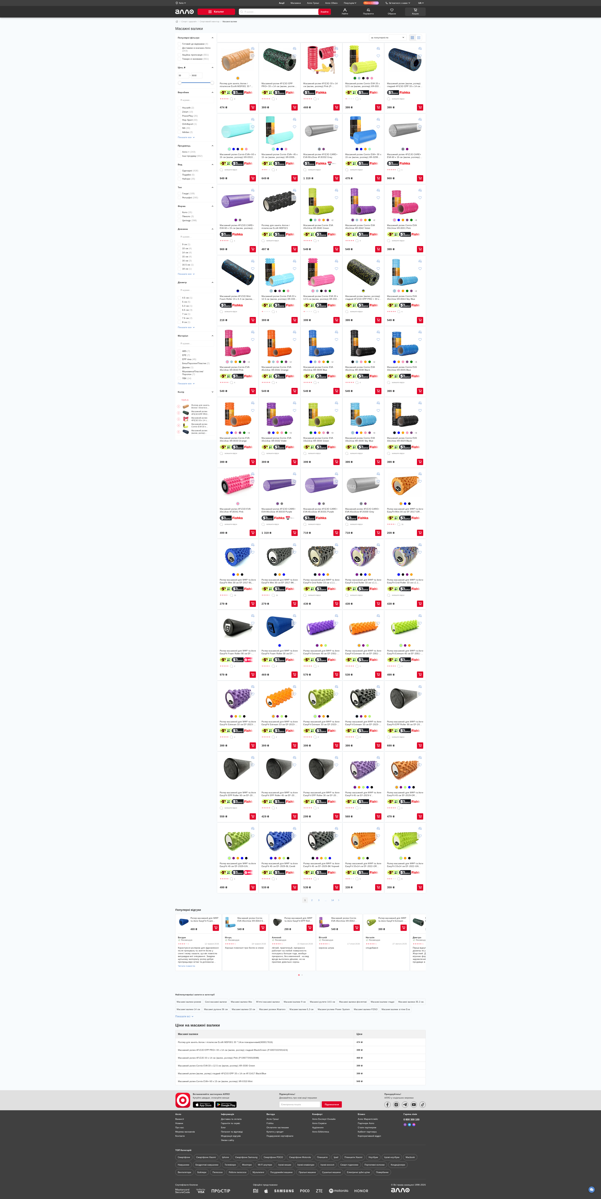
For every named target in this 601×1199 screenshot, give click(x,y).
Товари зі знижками (195, 59)
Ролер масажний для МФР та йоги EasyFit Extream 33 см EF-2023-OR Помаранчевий (280, 723)
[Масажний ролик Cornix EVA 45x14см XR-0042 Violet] (363, 201)
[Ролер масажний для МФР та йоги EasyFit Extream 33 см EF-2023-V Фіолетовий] (237, 697)
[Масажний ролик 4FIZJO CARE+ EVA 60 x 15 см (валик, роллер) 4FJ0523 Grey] (405, 130)
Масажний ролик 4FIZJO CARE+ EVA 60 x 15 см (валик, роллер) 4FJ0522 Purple (237, 226)
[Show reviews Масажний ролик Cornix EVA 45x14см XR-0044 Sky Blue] (230, 922)
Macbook (410, 1157)
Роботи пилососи (237, 1172)
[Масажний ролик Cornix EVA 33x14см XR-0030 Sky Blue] (363, 414)
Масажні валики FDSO (366, 1009)
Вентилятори (184, 1172)
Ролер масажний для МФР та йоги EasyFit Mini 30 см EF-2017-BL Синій (238, 581)
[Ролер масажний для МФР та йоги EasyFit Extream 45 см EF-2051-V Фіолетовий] (321, 626)
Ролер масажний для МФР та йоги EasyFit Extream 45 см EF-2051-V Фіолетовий (321, 652)
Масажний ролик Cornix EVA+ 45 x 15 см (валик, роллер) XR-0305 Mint (280, 156)
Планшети (322, 1157)
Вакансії (179, 1119)
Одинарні (190, 170)
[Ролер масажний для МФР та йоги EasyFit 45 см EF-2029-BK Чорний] (321, 839)
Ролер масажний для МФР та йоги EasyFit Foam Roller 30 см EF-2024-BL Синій (280, 652)
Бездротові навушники (206, 1164)
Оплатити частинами (278, 1127)
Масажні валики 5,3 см (301, 1009)
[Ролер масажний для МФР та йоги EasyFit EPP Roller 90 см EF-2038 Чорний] (405, 697)
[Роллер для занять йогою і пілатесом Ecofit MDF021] (279, 201)
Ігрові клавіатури (305, 1164)
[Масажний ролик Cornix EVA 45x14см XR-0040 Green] (321, 201)
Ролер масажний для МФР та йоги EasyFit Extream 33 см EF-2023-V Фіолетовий (238, 723)
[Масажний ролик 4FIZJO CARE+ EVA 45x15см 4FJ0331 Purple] (321, 485)
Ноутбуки (373, 1157)
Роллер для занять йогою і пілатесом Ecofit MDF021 (276, 226)
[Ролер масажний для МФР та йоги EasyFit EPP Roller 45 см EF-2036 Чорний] (279, 768)
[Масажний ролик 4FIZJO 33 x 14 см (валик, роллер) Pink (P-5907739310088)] (321, 59)
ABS (186, 351)
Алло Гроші (273, 1119)
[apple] (266, 1191)
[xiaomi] (255, 1191)
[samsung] (284, 1191)
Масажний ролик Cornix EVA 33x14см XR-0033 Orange (234, 439)
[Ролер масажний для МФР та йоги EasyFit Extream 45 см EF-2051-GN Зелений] (405, 626)
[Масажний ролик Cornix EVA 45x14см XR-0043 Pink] (237, 343)
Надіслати (241, 11)
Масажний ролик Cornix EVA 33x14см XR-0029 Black (402, 439)
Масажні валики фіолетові (353, 1002)
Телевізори (230, 1164)
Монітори (247, 1164)
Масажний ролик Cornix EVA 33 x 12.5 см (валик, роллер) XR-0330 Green (199, 425)
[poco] (305, 1191)
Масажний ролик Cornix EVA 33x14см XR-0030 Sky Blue (360, 439)
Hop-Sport (190, 120)
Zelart (187, 112)
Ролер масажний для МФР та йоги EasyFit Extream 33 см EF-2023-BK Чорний (363, 723)
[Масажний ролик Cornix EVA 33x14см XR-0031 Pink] (405, 201)
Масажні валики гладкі (382, 1002)
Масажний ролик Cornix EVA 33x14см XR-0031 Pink (402, 226)
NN (186, 128)
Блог (223, 1127)
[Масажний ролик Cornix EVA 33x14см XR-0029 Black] (405, 414)
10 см (187, 248)
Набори (188, 179)
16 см (187, 260)
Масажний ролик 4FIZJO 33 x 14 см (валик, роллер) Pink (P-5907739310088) (199, 419)
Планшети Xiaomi (353, 1157)
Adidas (187, 132)
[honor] (361, 1191)
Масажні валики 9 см (295, 1002)
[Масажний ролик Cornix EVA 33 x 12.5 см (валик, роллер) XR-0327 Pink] (321, 272)
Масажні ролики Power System (334, 1009)
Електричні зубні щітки (358, 1172)
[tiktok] (422, 1104)
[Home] (176, 21)
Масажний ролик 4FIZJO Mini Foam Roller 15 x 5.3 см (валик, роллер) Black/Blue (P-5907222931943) (236, 297)
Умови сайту (227, 1140)
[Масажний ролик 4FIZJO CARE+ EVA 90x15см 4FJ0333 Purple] (279, 485)
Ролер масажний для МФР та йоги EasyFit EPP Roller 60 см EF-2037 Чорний (238, 794)
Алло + (188, 152)
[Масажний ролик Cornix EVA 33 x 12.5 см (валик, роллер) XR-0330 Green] (363, 59)
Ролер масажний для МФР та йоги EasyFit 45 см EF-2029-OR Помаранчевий (405, 794)
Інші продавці (192, 156)
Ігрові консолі (327, 1164)
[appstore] (203, 1104)
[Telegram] (409, 1124)
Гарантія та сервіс (230, 1123)
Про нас (179, 1127)
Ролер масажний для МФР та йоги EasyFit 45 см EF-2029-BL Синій (280, 864)
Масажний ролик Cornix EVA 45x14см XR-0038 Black (360, 368)
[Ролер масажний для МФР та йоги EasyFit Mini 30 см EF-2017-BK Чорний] (279, 556)
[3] (231, 98)
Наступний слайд (421, 942)
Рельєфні (190, 197)
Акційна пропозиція (195, 55)
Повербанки (382, 1172)
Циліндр (189, 220)
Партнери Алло (366, 1123)
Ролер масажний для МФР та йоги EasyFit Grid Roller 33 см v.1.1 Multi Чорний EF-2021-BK (321, 581)
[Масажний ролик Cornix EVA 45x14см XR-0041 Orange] (279, 343)
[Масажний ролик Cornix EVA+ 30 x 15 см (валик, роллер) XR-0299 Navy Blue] (363, 130)
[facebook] (387, 1104)
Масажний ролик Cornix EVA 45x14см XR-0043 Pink (234, 368)
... (326, 900)
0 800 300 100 (411, 1119)
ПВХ (186, 378)
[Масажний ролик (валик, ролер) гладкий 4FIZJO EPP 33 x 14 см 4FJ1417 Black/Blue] (405, 59)
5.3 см (187, 306)
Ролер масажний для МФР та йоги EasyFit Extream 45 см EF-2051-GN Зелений (405, 652)
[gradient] (237, 291)
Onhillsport (189, 124)
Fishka (270, 1123)
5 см (186, 302)
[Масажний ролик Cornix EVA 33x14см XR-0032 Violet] (279, 414)
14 (332, 900)
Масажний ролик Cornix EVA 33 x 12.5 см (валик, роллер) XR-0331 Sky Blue (279, 297)
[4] (315, 240)
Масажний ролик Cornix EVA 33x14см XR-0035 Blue (402, 368)
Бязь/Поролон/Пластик (196, 363)
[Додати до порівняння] (253, 48)
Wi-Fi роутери (265, 1164)
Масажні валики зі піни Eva (396, 1009)
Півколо (188, 216)
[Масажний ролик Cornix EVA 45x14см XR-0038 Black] (363, 343)
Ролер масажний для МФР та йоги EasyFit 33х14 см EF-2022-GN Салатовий (405, 865)
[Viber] (405, 1124)
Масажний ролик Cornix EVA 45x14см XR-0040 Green (318, 226)
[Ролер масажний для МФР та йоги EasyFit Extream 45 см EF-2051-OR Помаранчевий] (363, 626)
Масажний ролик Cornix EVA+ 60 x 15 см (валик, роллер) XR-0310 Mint (238, 156)
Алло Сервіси (319, 1123)
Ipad (336, 1157)
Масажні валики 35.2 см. (411, 1002)
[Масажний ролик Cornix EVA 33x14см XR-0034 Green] (321, 414)
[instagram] (396, 1104)
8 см (186, 322)
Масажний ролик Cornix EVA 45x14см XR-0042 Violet (360, 226)
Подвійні (188, 174)
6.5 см (187, 310)
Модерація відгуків (231, 1136)
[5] (315, 808)
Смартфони (184, 1157)
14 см (187, 252)
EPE (186, 355)
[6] (357, 878)
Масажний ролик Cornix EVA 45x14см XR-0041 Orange (276, 368)
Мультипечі (258, 1172)
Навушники (183, 1164)
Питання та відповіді (232, 1131)
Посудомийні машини (281, 1172)
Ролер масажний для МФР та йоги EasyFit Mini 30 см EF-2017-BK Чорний (280, 581)
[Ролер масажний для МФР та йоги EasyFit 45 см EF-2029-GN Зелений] (237, 839)
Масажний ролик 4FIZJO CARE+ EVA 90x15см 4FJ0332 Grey (320, 155)
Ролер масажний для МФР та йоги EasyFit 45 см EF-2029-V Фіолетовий (363, 794)
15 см (187, 256)
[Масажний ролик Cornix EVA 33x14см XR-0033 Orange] (237, 414)
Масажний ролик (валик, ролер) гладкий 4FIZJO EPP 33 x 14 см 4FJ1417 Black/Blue (200, 432)
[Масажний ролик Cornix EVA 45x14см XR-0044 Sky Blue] (405, 272)
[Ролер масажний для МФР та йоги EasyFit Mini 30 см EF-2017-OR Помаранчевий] (405, 485)
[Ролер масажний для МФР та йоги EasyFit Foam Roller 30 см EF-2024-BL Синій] (279, 626)
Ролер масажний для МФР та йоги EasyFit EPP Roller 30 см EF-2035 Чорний (321, 794)
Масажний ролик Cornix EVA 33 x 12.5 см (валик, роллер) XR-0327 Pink (320, 297)
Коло (187, 212)
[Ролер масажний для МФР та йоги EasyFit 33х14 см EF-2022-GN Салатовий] (405, 839)
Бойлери (201, 1172)
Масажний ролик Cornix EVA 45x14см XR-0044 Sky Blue (402, 297)
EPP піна (189, 359)
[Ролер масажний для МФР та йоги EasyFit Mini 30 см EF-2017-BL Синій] (237, 556)
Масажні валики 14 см (188, 1009)
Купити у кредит (275, 1131)
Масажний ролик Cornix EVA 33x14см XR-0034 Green (318, 439)
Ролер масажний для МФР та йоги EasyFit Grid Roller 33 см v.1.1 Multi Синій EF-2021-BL (405, 581)
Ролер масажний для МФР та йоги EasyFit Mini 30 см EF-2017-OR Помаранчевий (405, 510)
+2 (332, 220)
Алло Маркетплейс (368, 1119)
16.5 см (188, 264)
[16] (398, 524)
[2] (273, 169)
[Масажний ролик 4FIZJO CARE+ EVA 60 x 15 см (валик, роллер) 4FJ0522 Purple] (237, 201)
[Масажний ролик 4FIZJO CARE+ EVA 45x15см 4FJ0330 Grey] (363, 485)
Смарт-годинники (349, 1164)
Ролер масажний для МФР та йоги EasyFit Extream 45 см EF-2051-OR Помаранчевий (363, 652)
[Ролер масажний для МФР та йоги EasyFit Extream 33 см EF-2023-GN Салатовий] (321, 697)
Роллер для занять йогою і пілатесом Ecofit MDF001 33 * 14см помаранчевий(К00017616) (200, 406)
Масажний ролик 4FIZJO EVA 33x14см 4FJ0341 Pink (235, 510)
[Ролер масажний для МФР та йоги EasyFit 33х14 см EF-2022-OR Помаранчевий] (363, 839)
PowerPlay (190, 116)
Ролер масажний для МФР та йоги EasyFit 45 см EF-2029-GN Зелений (238, 865)
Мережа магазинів (185, 1131)
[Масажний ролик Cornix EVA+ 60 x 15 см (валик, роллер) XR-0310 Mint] (237, 130)
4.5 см (187, 297)
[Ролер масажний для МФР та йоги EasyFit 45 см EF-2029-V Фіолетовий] (363, 768)
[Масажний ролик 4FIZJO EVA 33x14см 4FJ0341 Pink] (237, 485)
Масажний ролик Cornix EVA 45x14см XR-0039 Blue (318, 368)
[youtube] (414, 1104)
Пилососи (218, 1172)
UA (419, 3)
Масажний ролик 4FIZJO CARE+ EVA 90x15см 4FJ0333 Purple (278, 510)
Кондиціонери (398, 1164)
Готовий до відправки (195, 44)
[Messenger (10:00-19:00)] (413, 1124)
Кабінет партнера (367, 1131)
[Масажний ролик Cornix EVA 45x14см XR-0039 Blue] (321, 343)
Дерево (187, 367)
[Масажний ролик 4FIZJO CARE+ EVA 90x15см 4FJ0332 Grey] (321, 130)
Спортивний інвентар (210, 22)
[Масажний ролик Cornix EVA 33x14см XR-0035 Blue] (405, 343)
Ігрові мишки (284, 1164)
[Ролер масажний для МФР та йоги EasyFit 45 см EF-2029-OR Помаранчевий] (405, 768)
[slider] (180, 83)
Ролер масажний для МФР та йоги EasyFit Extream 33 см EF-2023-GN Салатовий (321, 723)
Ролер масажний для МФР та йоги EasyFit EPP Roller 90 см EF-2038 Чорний (405, 723)
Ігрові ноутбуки (391, 1157)
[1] (273, 98)
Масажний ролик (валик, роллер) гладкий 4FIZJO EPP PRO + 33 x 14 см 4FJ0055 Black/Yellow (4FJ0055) (362, 297)
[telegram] (405, 1104)
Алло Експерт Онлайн (324, 1119)
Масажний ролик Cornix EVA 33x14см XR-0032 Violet (276, 439)
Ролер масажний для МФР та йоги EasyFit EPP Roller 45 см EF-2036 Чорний (280, 794)
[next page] (339, 900)
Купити (253, 107)
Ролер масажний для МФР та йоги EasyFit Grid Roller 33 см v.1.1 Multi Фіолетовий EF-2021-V (363, 581)
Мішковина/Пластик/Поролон (192, 373)
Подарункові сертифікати (280, 1136)
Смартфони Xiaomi (206, 1157)
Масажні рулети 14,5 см (322, 1002)
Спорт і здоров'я (189, 22)
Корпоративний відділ (369, 1136)
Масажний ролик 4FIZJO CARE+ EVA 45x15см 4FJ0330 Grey (362, 510)
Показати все (185, 137)
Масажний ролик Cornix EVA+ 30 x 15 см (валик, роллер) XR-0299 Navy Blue (363, 156)
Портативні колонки (375, 1164)
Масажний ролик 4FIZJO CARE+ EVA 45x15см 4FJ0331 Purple (320, 510)
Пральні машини (307, 1172)
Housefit (188, 107)
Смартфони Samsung (246, 1157)
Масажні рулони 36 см (216, 1009)
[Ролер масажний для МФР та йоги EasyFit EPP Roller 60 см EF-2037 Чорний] (237, 768)
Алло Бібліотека (320, 1131)
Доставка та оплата (231, 1119)
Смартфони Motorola (300, 1157)
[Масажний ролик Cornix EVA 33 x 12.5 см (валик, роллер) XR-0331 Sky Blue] (279, 272)
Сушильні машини (331, 1172)
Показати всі (182, 1016)
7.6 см (187, 318)
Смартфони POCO (273, 1157)
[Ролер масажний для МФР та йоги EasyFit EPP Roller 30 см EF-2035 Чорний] (321, 768)
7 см (186, 314)
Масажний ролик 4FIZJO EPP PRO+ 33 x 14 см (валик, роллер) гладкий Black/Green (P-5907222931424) (199, 413)
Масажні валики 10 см (243, 1009)
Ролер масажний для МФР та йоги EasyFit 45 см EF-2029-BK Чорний (321, 864)
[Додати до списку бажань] (253, 56)
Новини (179, 1123)
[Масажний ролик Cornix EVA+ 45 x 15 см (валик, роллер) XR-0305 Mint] (279, 130)
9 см (186, 244)
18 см (187, 269)
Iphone (225, 1157)
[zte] (319, 1191)
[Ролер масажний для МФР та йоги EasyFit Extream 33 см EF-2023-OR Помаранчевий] (279, 697)
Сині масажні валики (216, 1002)
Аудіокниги (318, 1127)
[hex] (237, 78)
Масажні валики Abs (241, 1002)
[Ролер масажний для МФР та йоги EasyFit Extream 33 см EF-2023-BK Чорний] (363, 697)
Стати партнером (367, 1127)
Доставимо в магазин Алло (196, 49)
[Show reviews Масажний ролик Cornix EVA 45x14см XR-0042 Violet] (324, 922)
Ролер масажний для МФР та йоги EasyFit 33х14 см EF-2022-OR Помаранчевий (363, 865)
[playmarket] (226, 1104)
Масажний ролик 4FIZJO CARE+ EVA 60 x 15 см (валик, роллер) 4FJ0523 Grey (404, 156)
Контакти (180, 1136)
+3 (416, 220)
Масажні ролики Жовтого (272, 1009)
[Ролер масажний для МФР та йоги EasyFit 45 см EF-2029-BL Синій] (279, 839)
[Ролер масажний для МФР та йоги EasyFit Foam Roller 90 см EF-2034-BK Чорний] (237, 626)
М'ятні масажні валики (268, 1002)
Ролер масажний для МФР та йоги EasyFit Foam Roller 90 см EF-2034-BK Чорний (238, 652)
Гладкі (188, 193)
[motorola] (338, 1191)
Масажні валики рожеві (189, 1002)
